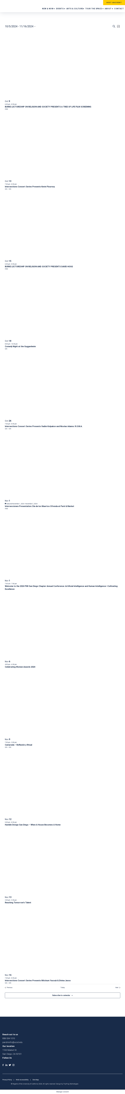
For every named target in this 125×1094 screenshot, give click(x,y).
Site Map (35, 1080)
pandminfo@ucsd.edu (12, 1042)
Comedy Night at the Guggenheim (20, 346)
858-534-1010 (8, 1038)
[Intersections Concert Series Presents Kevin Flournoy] (28, 112)
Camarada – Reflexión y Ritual (18, 745)
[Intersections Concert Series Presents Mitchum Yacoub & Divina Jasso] (21, 906)
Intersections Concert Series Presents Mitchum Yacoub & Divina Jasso (38, 980)
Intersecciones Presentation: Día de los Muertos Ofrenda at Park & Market (39, 506)
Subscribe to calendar (61, 995)
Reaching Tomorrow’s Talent (18, 902)
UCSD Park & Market (12, 6)
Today (62, 987)
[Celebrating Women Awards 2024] (14, 592)
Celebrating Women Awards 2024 (20, 667)
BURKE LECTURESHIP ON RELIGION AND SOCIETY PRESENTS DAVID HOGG (39, 266)
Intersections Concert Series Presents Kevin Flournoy (30, 187)
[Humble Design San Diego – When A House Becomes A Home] (17, 750)
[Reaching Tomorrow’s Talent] (12, 828)
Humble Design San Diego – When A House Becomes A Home (33, 825)
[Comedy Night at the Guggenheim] (25, 272)
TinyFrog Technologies (70, 1084)
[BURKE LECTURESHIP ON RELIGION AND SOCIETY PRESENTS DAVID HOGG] (14, 192)
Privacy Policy (7, 1080)
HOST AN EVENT (114, 2)
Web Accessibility (22, 1080)
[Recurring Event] (18, 184)
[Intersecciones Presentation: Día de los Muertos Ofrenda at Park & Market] (27, 431)
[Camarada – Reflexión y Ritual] (19, 670)
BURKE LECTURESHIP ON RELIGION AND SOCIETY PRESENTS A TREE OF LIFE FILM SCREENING (48, 107)
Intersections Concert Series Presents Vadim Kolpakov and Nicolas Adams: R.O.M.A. (43, 426)
